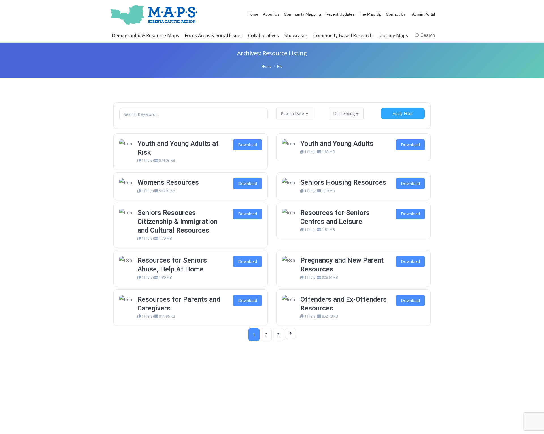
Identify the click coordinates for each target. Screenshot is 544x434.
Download (247, 144)
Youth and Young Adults (336, 144)
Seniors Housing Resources (343, 182)
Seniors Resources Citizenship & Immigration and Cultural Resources (177, 221)
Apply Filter (403, 113)
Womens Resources (168, 182)
